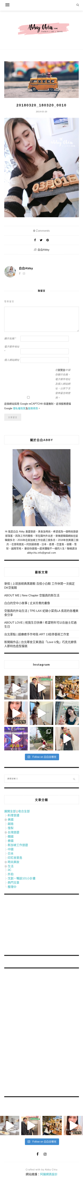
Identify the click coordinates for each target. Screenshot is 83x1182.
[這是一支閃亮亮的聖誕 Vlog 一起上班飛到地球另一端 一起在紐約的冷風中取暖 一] (41, 687)
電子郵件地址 (11, 349)
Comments (41, 230)
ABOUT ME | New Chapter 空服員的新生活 (31, 595)
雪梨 (11, 828)
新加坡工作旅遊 (18, 845)
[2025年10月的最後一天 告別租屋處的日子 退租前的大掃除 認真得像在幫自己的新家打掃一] (41, 713)
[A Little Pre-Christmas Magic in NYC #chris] (67, 687)
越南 (11, 823)
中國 (11, 849)
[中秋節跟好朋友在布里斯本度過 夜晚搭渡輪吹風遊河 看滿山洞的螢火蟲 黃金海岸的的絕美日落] (67, 738)
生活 (11, 866)
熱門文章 (13, 882)
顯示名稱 (10, 338)
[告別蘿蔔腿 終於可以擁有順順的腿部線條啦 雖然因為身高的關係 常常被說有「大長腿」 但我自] (41, 738)
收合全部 (24, 811)
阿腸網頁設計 (49, 1174)
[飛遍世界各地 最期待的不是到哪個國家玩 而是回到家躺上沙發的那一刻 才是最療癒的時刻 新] (16, 687)
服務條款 (33, 408)
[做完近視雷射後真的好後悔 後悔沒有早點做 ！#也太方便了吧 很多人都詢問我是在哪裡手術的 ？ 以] (16, 713)
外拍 (11, 874)
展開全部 (10, 811)
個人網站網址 (11, 360)
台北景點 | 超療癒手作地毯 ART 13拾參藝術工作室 (36, 634)
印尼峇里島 (15, 857)
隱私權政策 (19, 408)
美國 (11, 819)
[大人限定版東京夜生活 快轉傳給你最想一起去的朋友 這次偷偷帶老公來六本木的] (16, 738)
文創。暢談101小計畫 (22, 878)
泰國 (11, 840)
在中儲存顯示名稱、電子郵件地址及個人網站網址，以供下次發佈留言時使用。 (62, 384)
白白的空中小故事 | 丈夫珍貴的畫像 (27, 603)
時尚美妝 (13, 862)
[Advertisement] (33, 925)
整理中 (12, 886)
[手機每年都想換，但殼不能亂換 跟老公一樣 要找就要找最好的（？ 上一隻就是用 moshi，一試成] (67, 713)
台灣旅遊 (13, 832)
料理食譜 (13, 815)
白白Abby (44, 249)
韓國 (11, 836)
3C (9, 869)
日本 (11, 853)
